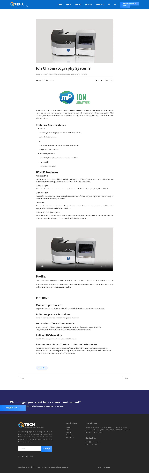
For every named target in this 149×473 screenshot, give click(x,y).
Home (60, 5)
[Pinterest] (27, 456)
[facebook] (18, 456)
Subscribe (46, 449)
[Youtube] (32, 456)
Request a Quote (130, 3)
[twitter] (23, 456)
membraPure (42, 368)
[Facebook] (97, 80)
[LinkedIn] (111, 80)
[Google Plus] (106, 80)
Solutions (88, 5)
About (68, 5)
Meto (108, 467)
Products (78, 5)
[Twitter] (101, 80)
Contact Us (100, 5)
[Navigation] (109, 4)
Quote (125, 6)
